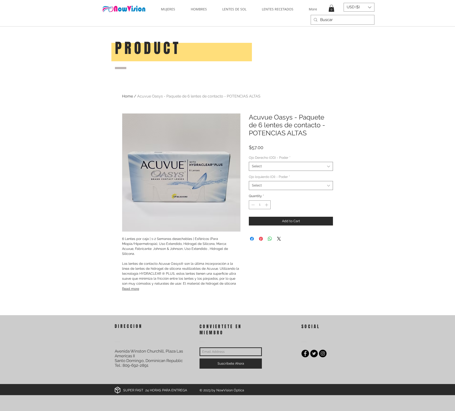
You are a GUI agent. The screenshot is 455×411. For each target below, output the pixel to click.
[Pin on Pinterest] (261, 239)
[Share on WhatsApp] (270, 239)
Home (127, 96)
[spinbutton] (259, 205)
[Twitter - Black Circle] (314, 353)
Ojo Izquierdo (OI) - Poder (269, 177)
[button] (331, 8)
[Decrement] (252, 205)
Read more (130, 289)
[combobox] (291, 166)
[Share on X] (279, 239)
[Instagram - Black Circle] (323, 353)
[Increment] (267, 205)
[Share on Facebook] (252, 239)
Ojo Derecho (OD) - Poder (270, 157)
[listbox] (359, 7)
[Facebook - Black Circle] (305, 353)
